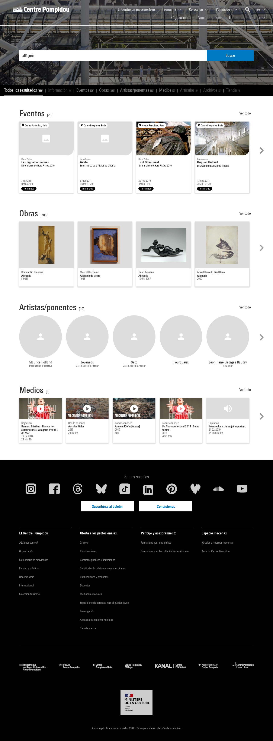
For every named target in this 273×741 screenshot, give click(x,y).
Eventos (85, 90)
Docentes (85, 585)
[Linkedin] (148, 489)
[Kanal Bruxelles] (173, 669)
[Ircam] (73, 669)
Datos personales (145, 728)
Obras (107, 90)
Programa (169, 9)
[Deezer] (195, 489)
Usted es (253, 17)
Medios (167, 90)
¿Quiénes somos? (28, 542)
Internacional (26, 585)
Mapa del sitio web (116, 728)
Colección (196, 9)
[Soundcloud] (218, 489)
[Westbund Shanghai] (212, 669)
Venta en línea (210, 17)
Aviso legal (98, 728)
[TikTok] (124, 489)
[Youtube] (242, 489)
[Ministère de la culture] (136, 702)
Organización (26, 551)
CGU (132, 728)
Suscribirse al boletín (107, 506)
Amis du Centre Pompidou (216, 551)
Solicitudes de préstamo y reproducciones (102, 568)
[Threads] (78, 489)
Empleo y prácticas (29, 568)
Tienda (236, 17)
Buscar (230, 55)
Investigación (87, 611)
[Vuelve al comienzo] (263, 731)
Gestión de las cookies (169, 728)
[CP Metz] (105, 669)
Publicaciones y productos (94, 577)
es (259, 9)
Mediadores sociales (91, 594)
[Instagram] (31, 489)
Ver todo (245, 113)
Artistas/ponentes (137, 90)
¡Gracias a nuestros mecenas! (217, 542)
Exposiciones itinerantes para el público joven (104, 602)
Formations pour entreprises (156, 542)
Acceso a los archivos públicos (96, 619)
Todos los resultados (23, 90)
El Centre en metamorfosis (138, 9)
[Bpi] (35, 669)
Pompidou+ (224, 9)
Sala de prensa (88, 628)
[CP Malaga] (136, 669)
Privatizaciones (88, 551)
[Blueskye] (101, 489)
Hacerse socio (26, 577)
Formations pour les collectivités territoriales (165, 551)
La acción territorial (29, 594)
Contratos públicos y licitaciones (97, 560)
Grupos (84, 542)
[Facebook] (54, 489)
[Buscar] (248, 9)
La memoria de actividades (33, 560)
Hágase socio (182, 17)
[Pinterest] (171, 489)
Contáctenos (166, 506)
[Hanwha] (243, 669)
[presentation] (261, 150)
